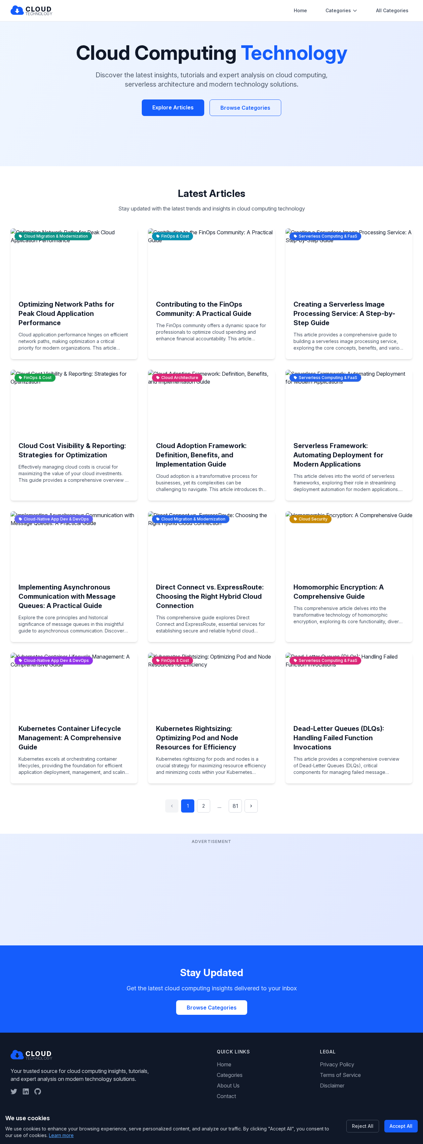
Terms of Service (340, 1075)
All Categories (392, 10)
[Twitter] (14, 1091)
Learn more (61, 1135)
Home (300, 10)
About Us (228, 1085)
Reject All (362, 1126)
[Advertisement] (211, 892)
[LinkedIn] (25, 1091)
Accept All (401, 1126)
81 (235, 806)
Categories (338, 10)
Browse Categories (245, 107)
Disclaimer (332, 1085)
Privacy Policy (337, 1064)
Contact (226, 1096)
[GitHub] (37, 1091)
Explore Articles (173, 107)
